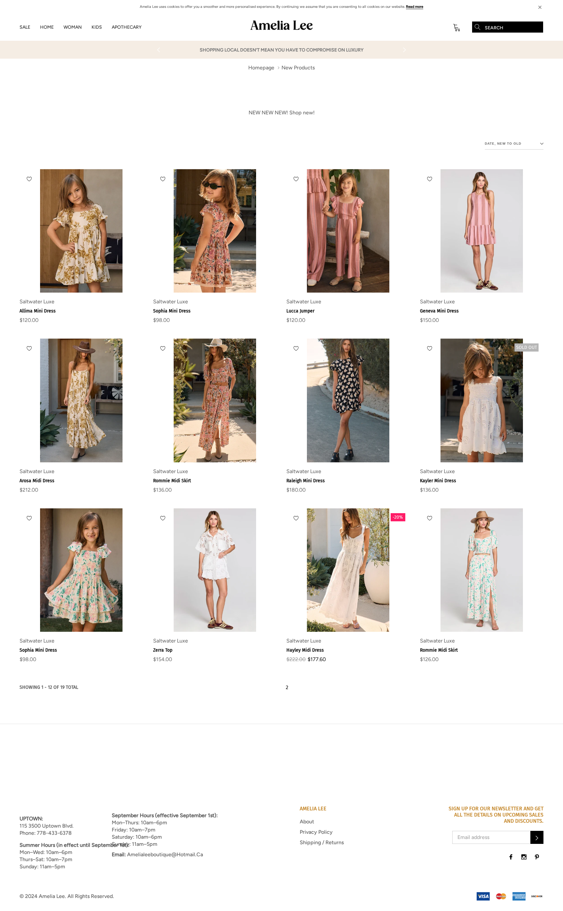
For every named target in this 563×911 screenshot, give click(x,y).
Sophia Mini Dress (172, 311)
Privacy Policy (316, 832)
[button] (536, 837)
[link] (81, 231)
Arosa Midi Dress (37, 481)
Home (47, 27)
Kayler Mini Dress (438, 481)
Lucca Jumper (300, 311)
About (307, 821)
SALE (25, 27)
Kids (97, 27)
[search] (477, 27)
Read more (414, 7)
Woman (73, 27)
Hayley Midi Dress (305, 650)
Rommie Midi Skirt (172, 481)
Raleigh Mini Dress (305, 481)
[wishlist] (29, 179)
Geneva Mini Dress (439, 311)
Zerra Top (162, 650)
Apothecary (126, 27)
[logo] (281, 27)
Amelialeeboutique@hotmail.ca (165, 854)
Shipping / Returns (322, 842)
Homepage (261, 68)
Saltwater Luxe (37, 301)
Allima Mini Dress (38, 311)
